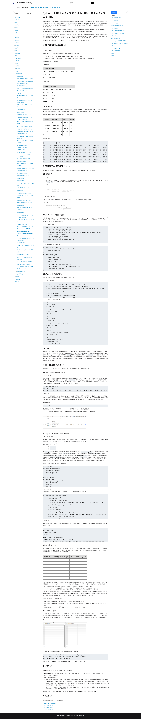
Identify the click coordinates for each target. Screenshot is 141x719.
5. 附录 (112, 55)
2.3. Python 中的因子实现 (118, 33)
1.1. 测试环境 (115, 20)
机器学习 (18, 276)
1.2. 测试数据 (115, 23)
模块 (17, 71)
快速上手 (17, 19)
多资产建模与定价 (21, 271)
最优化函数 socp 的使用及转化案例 (25, 129)
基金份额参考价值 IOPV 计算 (23, 200)
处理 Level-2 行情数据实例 (23, 158)
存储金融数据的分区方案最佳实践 (25, 78)
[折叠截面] (122, 7)
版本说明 (17, 281)
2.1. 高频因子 (115, 28)
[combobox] (19, 14)
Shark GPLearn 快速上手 (23, 224)
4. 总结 (112, 53)
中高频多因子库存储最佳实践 (24, 114)
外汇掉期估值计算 (21, 212)
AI (15, 35)
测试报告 (18, 279)
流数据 (17, 66)
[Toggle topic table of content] (126, 11)
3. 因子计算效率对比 (115, 38)
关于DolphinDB (18, 17)
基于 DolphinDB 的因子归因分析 (24, 126)
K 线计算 (19, 93)
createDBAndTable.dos (50, 703)
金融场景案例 (25, 7)
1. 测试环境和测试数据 (116, 17)
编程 (17, 63)
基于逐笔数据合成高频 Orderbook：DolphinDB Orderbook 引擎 (22, 147)
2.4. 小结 (114, 35)
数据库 (17, 60)
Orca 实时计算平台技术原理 (23, 264)
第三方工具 (17, 53)
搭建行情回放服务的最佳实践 (24, 193)
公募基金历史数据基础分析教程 (24, 202)
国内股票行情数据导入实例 (23, 86)
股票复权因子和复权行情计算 (24, 254)
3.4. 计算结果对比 (116, 50)
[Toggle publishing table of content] (14, 11)
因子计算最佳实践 (21, 109)
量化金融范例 (20, 76)
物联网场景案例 (19, 274)
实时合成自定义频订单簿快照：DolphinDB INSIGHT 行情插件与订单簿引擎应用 (25, 154)
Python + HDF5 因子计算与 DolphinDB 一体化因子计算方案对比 (45, 7)
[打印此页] (124, 7)
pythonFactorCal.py (49, 709)
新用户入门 (18, 58)
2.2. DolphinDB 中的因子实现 (119, 30)
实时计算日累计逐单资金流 (23, 175)
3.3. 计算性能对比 (116, 48)
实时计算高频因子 (21, 178)
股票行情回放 (20, 190)
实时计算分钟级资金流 (22, 173)
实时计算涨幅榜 (20, 180)
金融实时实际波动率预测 (22, 161)
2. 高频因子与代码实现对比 (117, 25)
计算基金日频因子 (21, 205)
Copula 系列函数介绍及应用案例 (24, 261)
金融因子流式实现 (21, 112)
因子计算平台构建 (21, 242)
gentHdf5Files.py (48, 707)
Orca (16, 32)
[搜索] (92, 3)
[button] (14, 17)
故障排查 (17, 42)
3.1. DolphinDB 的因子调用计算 (119, 41)
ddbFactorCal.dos (48, 705)
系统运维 (18, 68)
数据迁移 (17, 37)
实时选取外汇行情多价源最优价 (24, 187)
